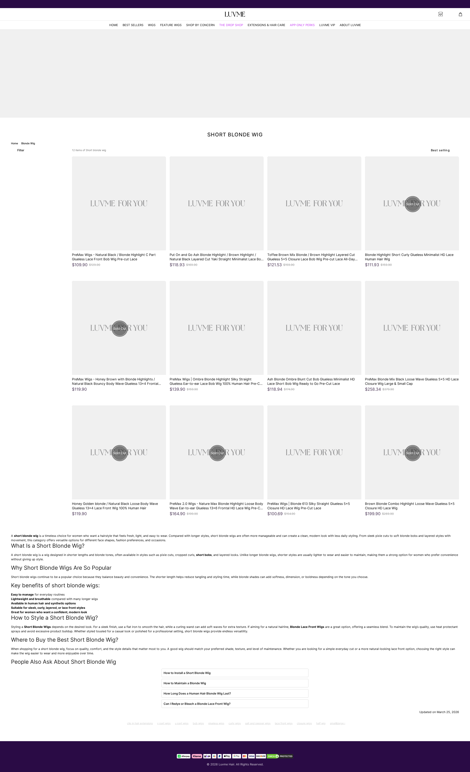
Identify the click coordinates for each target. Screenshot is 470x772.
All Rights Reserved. (249, 764)
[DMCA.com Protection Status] (280, 756)
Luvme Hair (226, 764)
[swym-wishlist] (116, 14)
